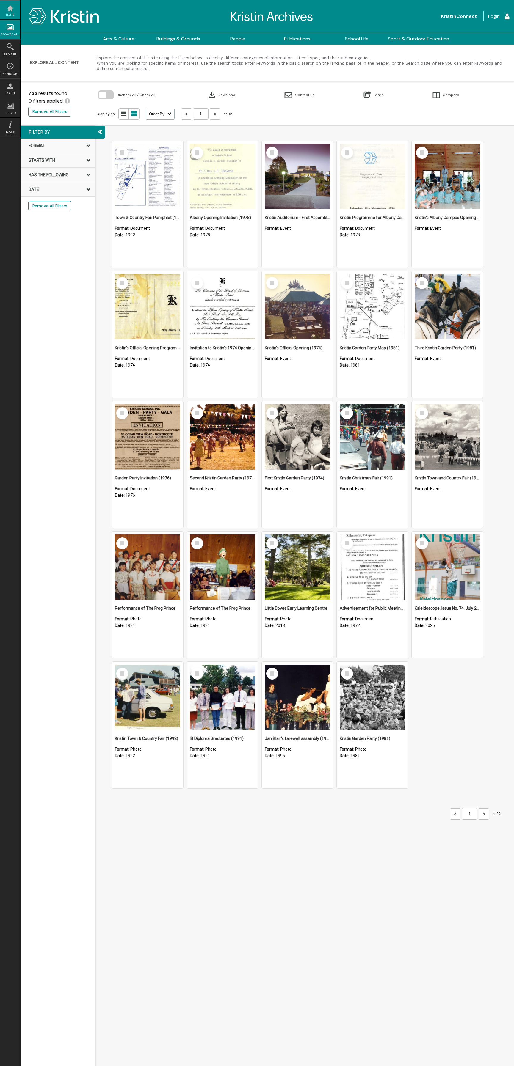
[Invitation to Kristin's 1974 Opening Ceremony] (222, 306)
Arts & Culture (118, 39)
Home (10, 15)
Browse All (10, 34)
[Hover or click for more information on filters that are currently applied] (67, 101)
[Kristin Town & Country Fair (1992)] (147, 697)
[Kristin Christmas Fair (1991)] (372, 437)
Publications (297, 39)
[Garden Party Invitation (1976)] (147, 437)
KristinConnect (459, 16)
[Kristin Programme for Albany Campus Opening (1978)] (372, 176)
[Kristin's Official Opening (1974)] (297, 306)
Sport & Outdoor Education (418, 39)
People (237, 39)
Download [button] (221, 94)
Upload (10, 113)
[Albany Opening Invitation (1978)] (222, 176)
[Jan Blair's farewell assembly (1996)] (297, 697)
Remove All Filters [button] (49, 111)
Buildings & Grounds (178, 39)
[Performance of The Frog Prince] (147, 567)
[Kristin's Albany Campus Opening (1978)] (447, 176)
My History (10, 74)
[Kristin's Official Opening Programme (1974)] (147, 306)
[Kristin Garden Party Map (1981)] (372, 306)
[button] (300, 95)
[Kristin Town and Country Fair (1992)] (447, 437)
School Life (357, 39)
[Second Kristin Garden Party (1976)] (222, 437)
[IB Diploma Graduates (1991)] (222, 697)
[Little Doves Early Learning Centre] (297, 567)
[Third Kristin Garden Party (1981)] (447, 306)
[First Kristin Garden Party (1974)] (297, 437)
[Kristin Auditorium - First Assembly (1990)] (297, 176)
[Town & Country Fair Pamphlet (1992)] (147, 176)
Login (10, 93)
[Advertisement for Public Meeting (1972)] (372, 567)
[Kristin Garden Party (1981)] (372, 697)
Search (10, 54)
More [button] (10, 132)
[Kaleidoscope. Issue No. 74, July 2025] (447, 567)
